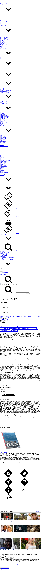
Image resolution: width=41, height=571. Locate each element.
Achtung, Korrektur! (3, 452)
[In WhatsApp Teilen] (8, 493)
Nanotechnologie (3, 165)
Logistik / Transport (3, 161)
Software (1, 171)
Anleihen (18, 208)
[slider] (2, 323)
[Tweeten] (24, 477)
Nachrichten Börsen (3, 565)
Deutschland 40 (3, 36)
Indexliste (2, 113)
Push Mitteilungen (3, 318)
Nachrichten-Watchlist (4, 253)
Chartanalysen (2, 22)
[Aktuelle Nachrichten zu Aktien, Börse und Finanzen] (4, 274)
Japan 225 (2, 47)
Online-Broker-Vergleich (4, 92)
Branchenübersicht (3, 58)
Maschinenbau (2, 163)
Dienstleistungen (3, 141)
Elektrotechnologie (3, 143)
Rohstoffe (2, 170)
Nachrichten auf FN (3, 3)
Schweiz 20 (2, 45)
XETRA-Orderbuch (3, 101)
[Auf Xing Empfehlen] (8, 485)
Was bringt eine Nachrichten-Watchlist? (7, 257)
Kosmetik (2, 159)
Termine (1, 24)
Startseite (1, 0)
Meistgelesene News (3, 17)
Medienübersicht (3, 68)
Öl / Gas (1, 168)
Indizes (1, 34)
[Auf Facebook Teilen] (8, 477)
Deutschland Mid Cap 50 (4, 38)
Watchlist (18, 250)
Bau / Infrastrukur (3, 137)
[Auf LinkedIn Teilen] (24, 485)
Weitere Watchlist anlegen (4, 252)
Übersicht (2, 102)
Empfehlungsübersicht (4, 20)
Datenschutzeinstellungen (5, 567)
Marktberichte (2, 19)
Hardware (2, 151)
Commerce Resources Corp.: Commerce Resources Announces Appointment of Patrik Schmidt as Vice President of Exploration (19, 329)
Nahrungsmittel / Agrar (4, 166)
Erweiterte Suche (3, 79)
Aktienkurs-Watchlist (4, 254)
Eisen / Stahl (2, 142)
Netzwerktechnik (3, 167)
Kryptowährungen (3, 234)
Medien (1, 67)
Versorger (2, 175)
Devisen (17, 233)
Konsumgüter (2, 158)
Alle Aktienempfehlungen (4, 21)
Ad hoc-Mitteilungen (3, 15)
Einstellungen (2, 256)
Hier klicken (2, 468)
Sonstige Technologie (4, 172)
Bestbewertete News (3, 16)
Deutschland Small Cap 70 (4, 37)
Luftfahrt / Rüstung (3, 162)
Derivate (17, 216)
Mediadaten (11, 567)
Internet (1, 156)
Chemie (1, 140)
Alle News (2, 4)
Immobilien (2, 154)
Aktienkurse (2, 88)
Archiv (1, 69)
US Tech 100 (2, 42)
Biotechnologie (3, 139)
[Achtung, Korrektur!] (10, 451)
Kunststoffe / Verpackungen (5, 160)
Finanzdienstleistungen (4, 146)
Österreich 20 (2, 46)
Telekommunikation (3, 173)
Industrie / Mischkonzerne (4, 155)
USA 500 (2, 41)
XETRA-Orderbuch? (4, 103)
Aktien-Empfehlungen (11, 565)
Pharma (1, 169)
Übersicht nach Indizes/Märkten (5, 35)
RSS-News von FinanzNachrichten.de (6, 570)
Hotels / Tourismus (3, 153)
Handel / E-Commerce (4, 150)
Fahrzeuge (2, 145)
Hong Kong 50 (3, 48)
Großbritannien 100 (3, 44)
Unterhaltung (2, 174)
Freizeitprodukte (3, 147)
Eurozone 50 (2, 43)
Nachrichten (2, 1)
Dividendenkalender (3, 91)
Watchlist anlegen (3, 258)
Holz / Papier (2, 152)
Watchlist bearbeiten (3, 255)
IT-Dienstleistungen (3, 157)
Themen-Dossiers (3, 25)
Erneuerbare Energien (4, 144)
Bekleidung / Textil (3, 138)
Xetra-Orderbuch (8, 564)
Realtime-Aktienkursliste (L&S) (5, 90)
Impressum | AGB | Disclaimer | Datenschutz (7, 569)
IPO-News (2, 23)
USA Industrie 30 (3, 40)
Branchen (2, 57)
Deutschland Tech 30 (4, 39)
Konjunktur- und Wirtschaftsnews (6, 18)
